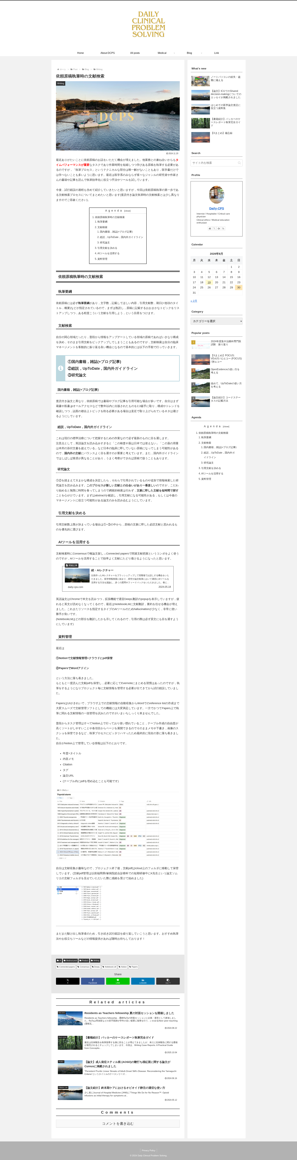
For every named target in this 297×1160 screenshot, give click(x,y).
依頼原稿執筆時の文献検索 (110, 217)
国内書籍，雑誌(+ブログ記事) (116, 231)
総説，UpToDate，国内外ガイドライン (121, 237)
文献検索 (102, 227)
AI (60, 960)
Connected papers (67, 967)
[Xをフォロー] (214, 228)
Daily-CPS (216, 208)
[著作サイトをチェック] (210, 228)
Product (85, 960)
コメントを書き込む (118, 1124)
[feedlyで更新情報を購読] (219, 228)
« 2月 (194, 300)
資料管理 (102, 258)
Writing (96, 960)
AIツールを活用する (108, 253)
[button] (168, 981)
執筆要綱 (102, 221)
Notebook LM (110, 967)
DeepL (97, 967)
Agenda (114, 210)
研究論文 (105, 242)
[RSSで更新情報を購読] (223, 228)
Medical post (71, 960)
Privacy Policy (148, 1150)
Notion (124, 967)
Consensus (84, 967)
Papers (135, 967)
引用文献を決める (107, 247)
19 (209, 282)
